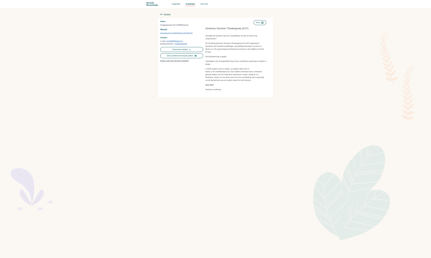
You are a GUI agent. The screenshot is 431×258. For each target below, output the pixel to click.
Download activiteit (180, 49)
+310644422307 (180, 44)
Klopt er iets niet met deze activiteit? (174, 61)
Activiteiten (190, 4)
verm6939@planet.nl (174, 41)
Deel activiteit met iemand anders (180, 56)
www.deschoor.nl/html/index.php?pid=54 (176, 33)
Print (258, 23)
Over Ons (204, 4)
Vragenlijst (176, 4)
